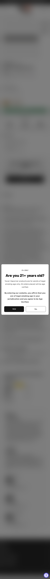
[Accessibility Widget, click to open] (46, 575)
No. (36, 309)
